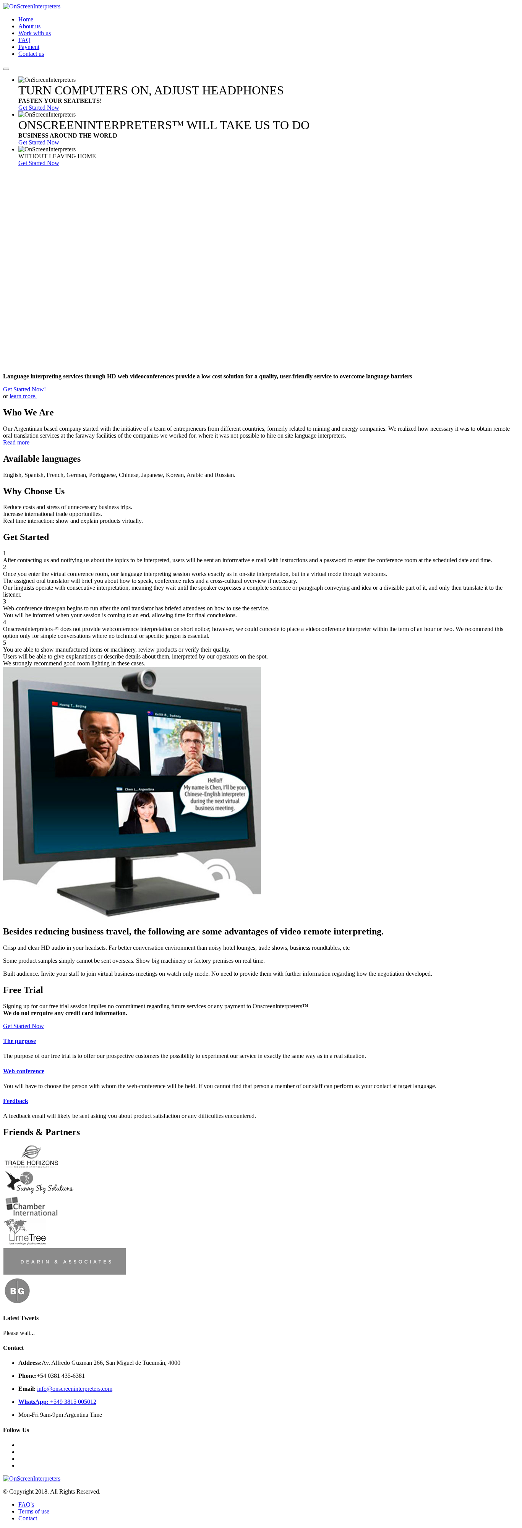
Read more (16, 442)
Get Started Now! (24, 389)
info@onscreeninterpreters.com (74, 1388)
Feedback (15, 1101)
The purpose (19, 1041)
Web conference (23, 1071)
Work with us (34, 33)
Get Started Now (38, 107)
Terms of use (33, 1511)
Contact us (31, 53)
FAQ (24, 40)
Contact (27, 1518)
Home (25, 19)
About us (29, 26)
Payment (28, 47)
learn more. (23, 396)
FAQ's (26, 1504)
